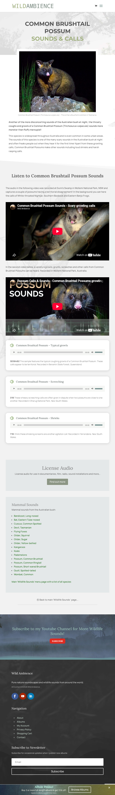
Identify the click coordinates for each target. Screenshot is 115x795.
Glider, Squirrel (22, 535)
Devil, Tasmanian (22, 527)
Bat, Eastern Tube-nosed (27, 519)
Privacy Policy (24, 729)
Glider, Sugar (20, 539)
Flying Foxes (20, 531)
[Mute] (92, 352)
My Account (23, 725)
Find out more (57, 481)
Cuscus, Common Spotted (27, 523)
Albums (21, 721)
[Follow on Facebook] (15, 696)
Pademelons (20, 554)
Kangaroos (19, 547)
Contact (21, 737)
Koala (16, 551)
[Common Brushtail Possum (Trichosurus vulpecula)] (57, 111)
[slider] (99, 352)
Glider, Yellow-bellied (25, 543)
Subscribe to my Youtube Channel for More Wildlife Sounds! (57, 631)
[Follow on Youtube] (22, 696)
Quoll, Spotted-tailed (25, 570)
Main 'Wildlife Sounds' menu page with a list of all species (41, 581)
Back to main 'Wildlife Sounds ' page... (59, 599)
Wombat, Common (23, 574)
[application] (57, 352)
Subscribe (57, 641)
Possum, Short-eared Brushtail (30, 566)
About (20, 717)
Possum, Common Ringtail (27, 562)
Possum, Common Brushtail (28, 558)
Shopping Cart (24, 733)
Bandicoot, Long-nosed (26, 515)
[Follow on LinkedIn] (30, 696)
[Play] (14, 352)
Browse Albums (79, 789)
